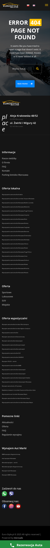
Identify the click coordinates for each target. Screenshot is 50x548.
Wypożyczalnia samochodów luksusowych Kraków (16, 378)
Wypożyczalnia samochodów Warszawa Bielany (15, 223)
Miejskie (6, 304)
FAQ (4, 166)
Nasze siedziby (9, 158)
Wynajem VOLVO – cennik (9, 361)
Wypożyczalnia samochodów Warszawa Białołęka (15, 240)
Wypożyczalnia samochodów (10, 332)
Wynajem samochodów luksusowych (12, 341)
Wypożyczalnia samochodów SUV (11, 353)
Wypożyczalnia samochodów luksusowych (14, 369)
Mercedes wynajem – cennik (9, 462)
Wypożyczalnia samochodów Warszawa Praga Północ (17, 252)
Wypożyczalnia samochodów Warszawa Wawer (15, 248)
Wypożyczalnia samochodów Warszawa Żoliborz (15, 260)
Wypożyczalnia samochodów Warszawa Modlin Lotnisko (17, 203)
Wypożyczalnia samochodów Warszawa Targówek (15, 227)
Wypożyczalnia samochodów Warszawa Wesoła (15, 272)
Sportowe (6, 292)
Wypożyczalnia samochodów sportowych (13, 345)
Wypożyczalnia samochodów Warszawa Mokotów (15, 207)
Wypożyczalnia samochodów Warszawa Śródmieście (16, 235)
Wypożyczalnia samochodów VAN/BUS (13, 357)
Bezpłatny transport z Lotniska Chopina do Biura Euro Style (19, 390)
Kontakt (6, 170)
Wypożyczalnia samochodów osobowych (13, 349)
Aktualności (7, 422)
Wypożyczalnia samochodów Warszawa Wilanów (15, 268)
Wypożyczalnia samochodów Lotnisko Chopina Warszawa (18, 198)
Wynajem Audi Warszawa (9, 471)
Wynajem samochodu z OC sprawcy (12, 386)
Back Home (22, 83)
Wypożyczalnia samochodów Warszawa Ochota (15, 244)
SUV (4, 300)
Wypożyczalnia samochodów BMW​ (11, 365)
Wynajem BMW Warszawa (9, 475)
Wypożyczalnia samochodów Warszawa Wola (14, 219)
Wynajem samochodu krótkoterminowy (13, 337)
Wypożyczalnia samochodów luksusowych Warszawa (16, 382)
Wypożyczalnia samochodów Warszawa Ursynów (15, 215)
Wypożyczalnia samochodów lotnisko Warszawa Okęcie (17, 402)
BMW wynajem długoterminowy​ (11, 454)
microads (18, 537)
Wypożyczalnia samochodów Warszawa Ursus (14, 256)
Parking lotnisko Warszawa (15, 174)
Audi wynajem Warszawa (9, 458)
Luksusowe (7, 296)
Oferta (5, 426)
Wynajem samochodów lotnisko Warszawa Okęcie (16, 398)
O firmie (6, 162)
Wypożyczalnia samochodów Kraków (12, 194)
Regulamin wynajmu (12, 434)
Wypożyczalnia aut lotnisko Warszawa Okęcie (14, 394)
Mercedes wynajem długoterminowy (12, 467)
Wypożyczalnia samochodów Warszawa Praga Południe (17, 211)
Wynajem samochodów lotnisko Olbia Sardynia (15, 324)
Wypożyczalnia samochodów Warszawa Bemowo (15, 231)
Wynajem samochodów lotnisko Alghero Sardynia (16, 328)
